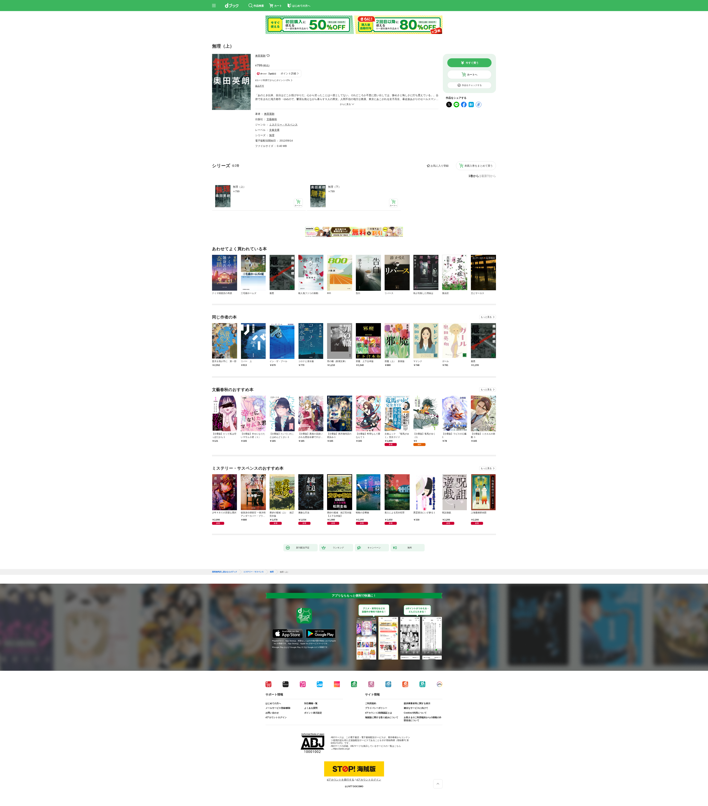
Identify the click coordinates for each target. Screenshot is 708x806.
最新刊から (488, 176)
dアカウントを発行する (340, 779)
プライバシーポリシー (376, 708)
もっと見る (486, 317)
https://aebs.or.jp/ (341, 749)
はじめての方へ (273, 703)
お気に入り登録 (440, 165)
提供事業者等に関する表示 (417, 703)
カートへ (472, 74)
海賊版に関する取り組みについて (381, 717)
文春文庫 (274, 129)
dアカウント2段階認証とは (378, 713)
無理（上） (239, 186)
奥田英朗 (260, 55)
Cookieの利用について (415, 713)
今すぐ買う (472, 62)
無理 (271, 135)
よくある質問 (310, 708)
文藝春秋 (272, 119)
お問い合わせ (272, 713)
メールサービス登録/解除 (278, 708)
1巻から (473, 176)
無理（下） (334, 186)
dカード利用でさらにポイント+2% (272, 80)
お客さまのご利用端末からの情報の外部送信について (422, 719)
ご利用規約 (370, 703)
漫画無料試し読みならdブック (224, 572)
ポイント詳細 (288, 73)
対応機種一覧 (310, 703)
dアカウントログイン (276, 717)
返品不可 (259, 86)
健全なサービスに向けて (416, 708)
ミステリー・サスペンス (283, 124)
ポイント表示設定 (313, 713)
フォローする (268, 56)
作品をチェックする (472, 85)
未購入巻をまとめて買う (478, 165)
